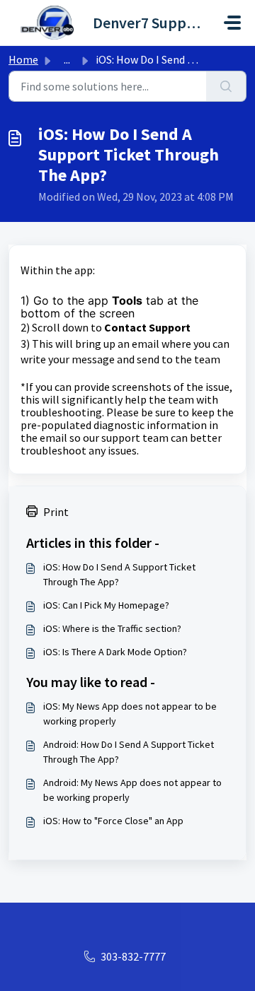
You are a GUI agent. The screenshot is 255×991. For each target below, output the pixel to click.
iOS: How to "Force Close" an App (113, 820)
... (67, 59)
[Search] (226, 86)
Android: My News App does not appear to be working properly (132, 790)
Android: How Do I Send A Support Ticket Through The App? (128, 752)
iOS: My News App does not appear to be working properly (130, 713)
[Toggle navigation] (232, 22)
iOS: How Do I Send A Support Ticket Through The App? (119, 574)
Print (56, 512)
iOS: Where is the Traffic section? (112, 628)
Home (23, 59)
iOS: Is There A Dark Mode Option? (115, 651)
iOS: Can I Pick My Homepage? (106, 605)
